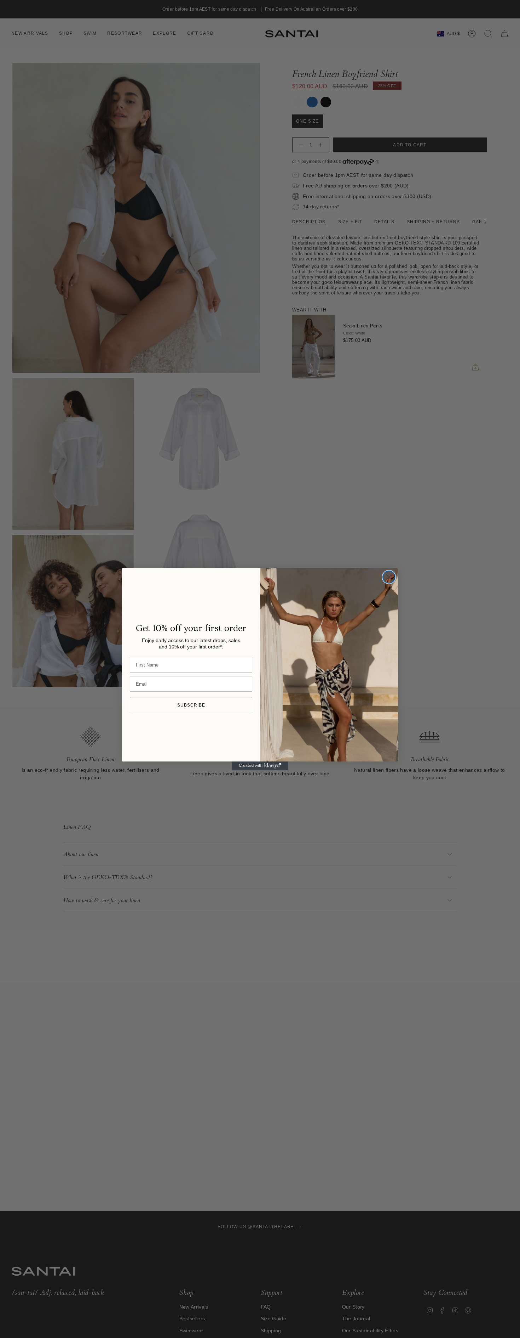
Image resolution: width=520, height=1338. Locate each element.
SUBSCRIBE (191, 705)
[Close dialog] (389, 577)
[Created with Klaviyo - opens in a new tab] (260, 765)
